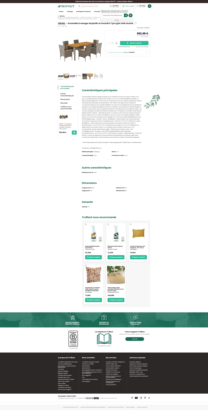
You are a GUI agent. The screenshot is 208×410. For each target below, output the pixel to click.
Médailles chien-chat (136, 372)
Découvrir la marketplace (113, 379)
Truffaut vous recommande (66, 108)
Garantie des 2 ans (64, 377)
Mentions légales (63, 371)
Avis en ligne (62, 383)
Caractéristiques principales (67, 87)
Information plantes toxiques (138, 366)
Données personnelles (65, 375)
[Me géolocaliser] (131, 15)
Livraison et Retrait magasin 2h (115, 362)
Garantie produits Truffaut (66, 379)
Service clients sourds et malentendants (113, 377)
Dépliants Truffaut (63, 385)
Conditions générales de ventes (68, 362)
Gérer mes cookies (63, 381)
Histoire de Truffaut (88, 364)
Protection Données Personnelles (116, 407)
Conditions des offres (64, 387)
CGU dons (61, 369)
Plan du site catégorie (64, 389)
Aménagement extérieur (83, 11)
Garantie (64, 103)
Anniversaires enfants (112, 368)
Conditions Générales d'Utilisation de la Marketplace (92, 407)
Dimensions (65, 99)
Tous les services (111, 384)
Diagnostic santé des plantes (138, 364)
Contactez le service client (66, 398)
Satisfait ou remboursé (113, 372)
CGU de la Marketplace (65, 364)
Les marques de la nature (90, 379)
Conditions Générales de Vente (70, 407)
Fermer (117, 20)
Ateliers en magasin (112, 374)
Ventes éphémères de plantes (139, 376)
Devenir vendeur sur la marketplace (113, 382)
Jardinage (70, 11)
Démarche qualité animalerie (139, 370)
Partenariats (86, 366)
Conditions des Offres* (142, 407)
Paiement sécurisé (111, 370)
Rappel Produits (63, 373)
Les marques (86, 381)
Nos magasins (86, 375)
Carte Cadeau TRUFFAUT (113, 366)
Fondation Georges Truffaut (90, 362)
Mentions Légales (130, 407)
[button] (61, 50)
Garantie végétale (135, 362)
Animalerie (97, 11)
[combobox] (88, 6)
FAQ (83, 377)
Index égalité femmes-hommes (92, 370)
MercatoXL (127, 46)
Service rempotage (135, 368)
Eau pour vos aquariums (137, 374)
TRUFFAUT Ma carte (111, 364)
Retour (62, 16)
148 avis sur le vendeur (142, 46)
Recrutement (86, 368)
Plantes (61, 11)
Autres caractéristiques (67, 95)
